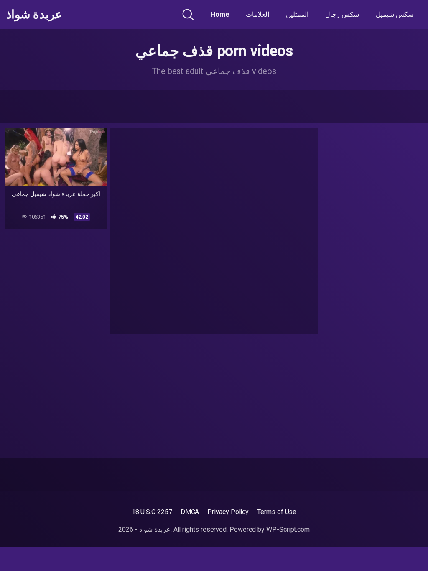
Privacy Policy (228, 512)
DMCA (190, 512)
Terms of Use (276, 512)
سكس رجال (342, 14)
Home (220, 14)
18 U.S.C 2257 (152, 512)
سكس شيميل (394, 14)
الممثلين (297, 14)
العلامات (257, 14)
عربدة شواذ (34, 15)
